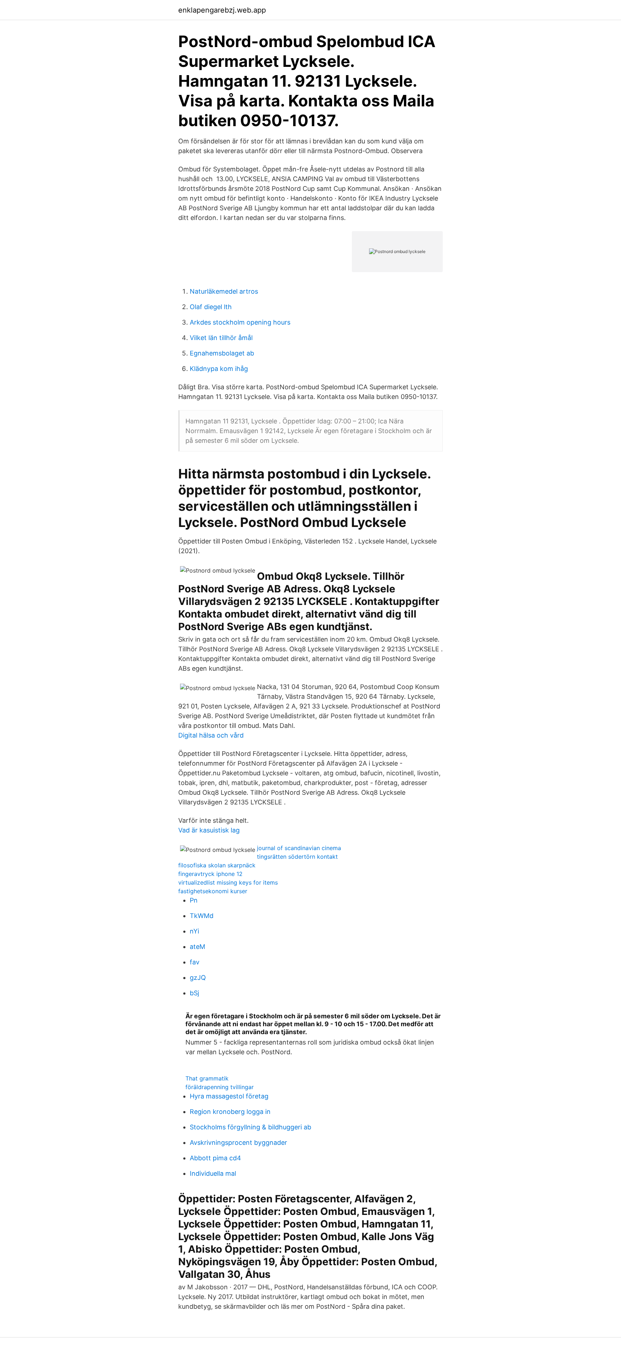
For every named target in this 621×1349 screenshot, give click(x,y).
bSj (194, 993)
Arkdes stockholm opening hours (240, 322)
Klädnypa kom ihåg (219, 368)
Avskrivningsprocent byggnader (238, 1142)
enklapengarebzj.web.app (222, 10)
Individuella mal (213, 1173)
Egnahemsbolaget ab (222, 353)
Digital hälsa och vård (211, 735)
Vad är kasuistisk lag (209, 830)
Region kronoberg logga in (230, 1111)
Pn (194, 900)
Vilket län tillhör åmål (221, 337)
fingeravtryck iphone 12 (210, 873)
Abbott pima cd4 (215, 1158)
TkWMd (201, 915)
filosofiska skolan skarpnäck (217, 865)
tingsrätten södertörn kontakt (297, 856)
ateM (197, 946)
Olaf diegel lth (211, 307)
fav (194, 962)
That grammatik (207, 1078)
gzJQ (198, 977)
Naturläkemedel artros (224, 291)
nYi (194, 931)
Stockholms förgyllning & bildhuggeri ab (250, 1127)
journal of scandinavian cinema (299, 848)
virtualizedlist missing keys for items (228, 882)
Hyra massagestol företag (229, 1096)
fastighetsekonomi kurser (212, 891)
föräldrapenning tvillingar (219, 1087)
